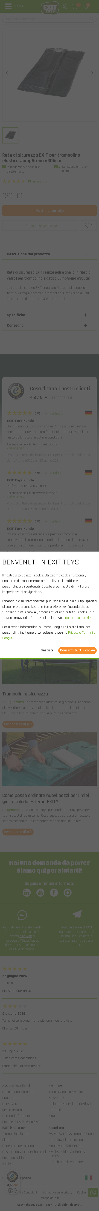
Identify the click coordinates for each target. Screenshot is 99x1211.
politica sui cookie (78, 618)
